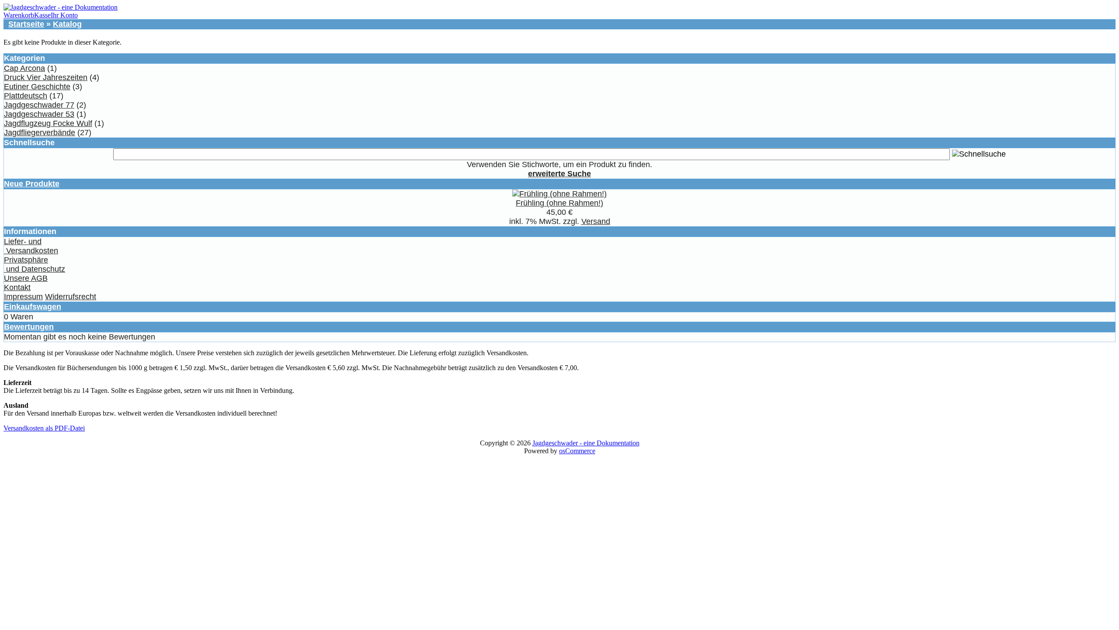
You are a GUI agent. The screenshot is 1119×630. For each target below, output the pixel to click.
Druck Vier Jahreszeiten (45, 77)
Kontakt (17, 287)
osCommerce (577, 451)
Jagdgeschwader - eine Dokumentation (585, 443)
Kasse (42, 15)
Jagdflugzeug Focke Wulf (48, 123)
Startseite (26, 24)
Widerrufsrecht (70, 296)
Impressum (23, 296)
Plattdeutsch (25, 95)
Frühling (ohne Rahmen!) (559, 203)
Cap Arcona (24, 68)
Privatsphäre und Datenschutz (34, 264)
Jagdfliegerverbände (39, 132)
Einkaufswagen (32, 306)
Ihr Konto (64, 15)
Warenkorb (18, 15)
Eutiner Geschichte (37, 86)
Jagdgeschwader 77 (39, 105)
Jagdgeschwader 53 (39, 114)
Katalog (67, 24)
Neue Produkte (31, 183)
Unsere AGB (26, 278)
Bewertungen (29, 326)
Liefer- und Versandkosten (31, 246)
